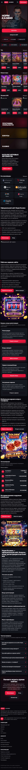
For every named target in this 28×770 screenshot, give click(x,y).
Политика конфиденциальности (8, 754)
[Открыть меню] (2, 2)
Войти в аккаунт (20, 290)
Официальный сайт (5, 725)
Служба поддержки (5, 758)
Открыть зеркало (14, 393)
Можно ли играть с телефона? (10, 662)
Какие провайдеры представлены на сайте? (12, 671)
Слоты (5, 44)
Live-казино (14, 44)
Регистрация (23, 2)
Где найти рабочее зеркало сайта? (11, 653)
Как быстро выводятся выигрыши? (11, 666)
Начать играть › (4, 467)
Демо (8, 67)
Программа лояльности (6, 746)
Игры (2, 731)
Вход (13, 237)
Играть (3, 67)
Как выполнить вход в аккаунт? (10, 648)
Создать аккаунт (14, 341)
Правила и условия (5, 752)
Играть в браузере (6, 429)
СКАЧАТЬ (14, 30)
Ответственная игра (5, 756)
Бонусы (2, 729)
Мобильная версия (5, 742)
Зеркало (3, 727)
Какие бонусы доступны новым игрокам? (13, 657)
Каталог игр (14, 697)
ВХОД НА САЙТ (14, 34)
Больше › (25, 50)
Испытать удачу (18, 516)
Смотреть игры (6, 516)
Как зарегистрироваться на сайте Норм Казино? (12, 643)
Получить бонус (14, 375)
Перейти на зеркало (7, 290)
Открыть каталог (19, 429)
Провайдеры (4, 760)
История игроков (5, 744)
